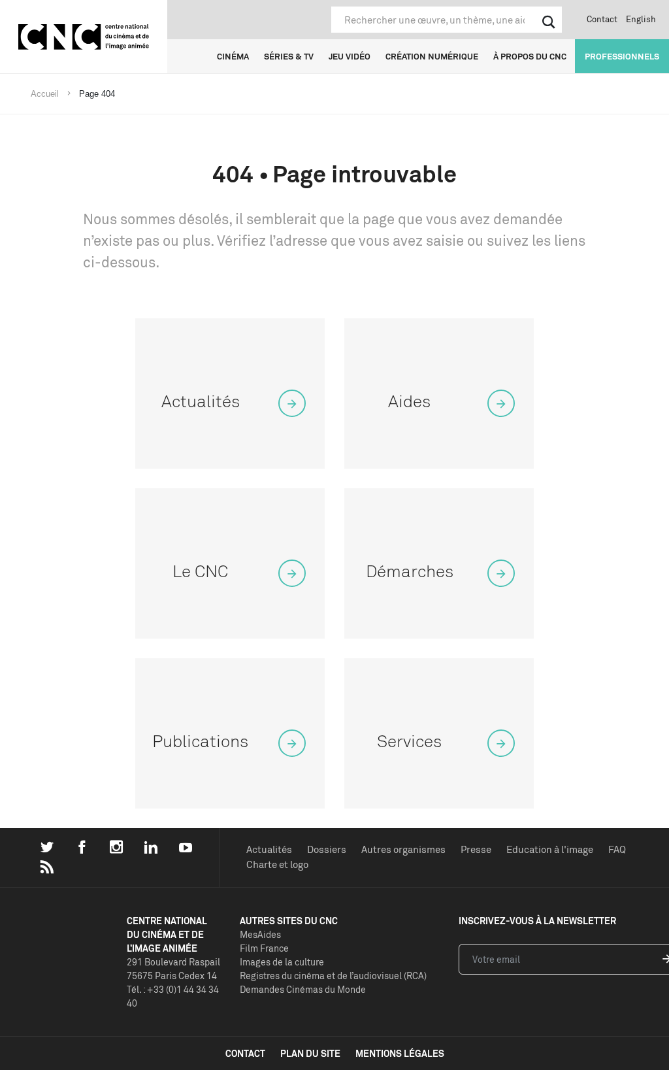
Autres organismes (403, 849)
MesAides (260, 934)
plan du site (310, 1053)
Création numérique (431, 56)
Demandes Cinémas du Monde (303, 989)
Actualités (269, 849)
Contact (602, 19)
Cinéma (233, 56)
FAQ (617, 849)
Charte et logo (277, 864)
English (641, 19)
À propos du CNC (529, 56)
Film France (264, 948)
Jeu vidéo (349, 56)
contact (245, 1053)
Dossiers (326, 849)
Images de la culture (282, 961)
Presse (476, 849)
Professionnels (622, 56)
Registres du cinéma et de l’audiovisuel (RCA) (333, 975)
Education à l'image (549, 849)
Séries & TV (289, 56)
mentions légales (399, 1053)
